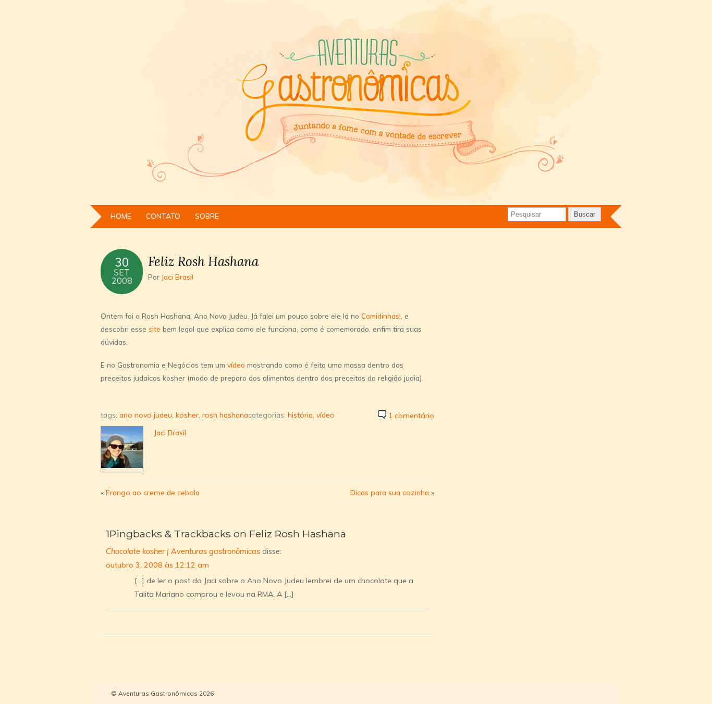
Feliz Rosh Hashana (203, 261)
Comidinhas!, (382, 315)
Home (121, 215)
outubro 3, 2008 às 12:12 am (157, 565)
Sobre (207, 215)
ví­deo (236, 364)
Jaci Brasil (177, 276)
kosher (187, 414)
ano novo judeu (145, 414)
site (155, 328)
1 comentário (411, 415)
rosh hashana (225, 414)
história (300, 414)
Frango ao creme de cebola (153, 492)
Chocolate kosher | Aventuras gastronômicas (183, 551)
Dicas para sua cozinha (389, 492)
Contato (163, 215)
